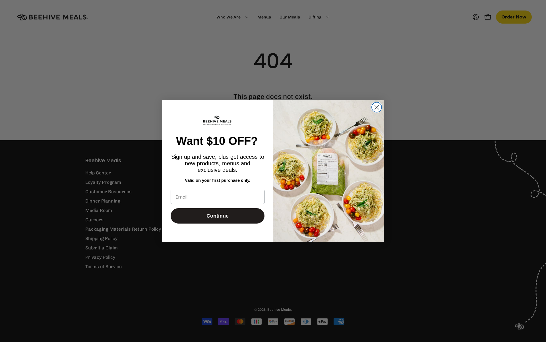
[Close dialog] (377, 107)
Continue (217, 216)
